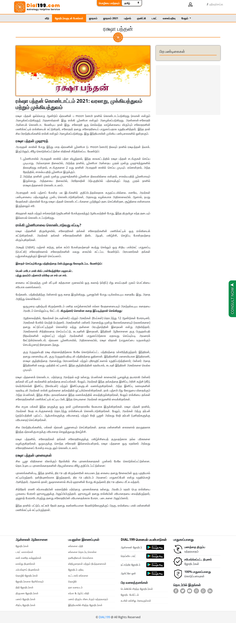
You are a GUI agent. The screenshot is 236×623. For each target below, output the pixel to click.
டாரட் (154, 18)
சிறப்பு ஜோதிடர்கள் (25, 605)
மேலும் (185, 18)
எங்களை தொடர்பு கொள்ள (82, 552)
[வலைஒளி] (190, 591)
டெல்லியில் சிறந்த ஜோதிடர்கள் (137, 589)
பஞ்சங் (127, 18)
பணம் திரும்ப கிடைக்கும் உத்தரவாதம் (88, 599)
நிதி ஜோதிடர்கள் (24, 587)
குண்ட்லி (141, 18)
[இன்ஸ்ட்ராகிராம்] (197, 591)
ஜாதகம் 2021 (110, 18)
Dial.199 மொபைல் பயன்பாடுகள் (144, 539)
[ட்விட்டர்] (183, 591)
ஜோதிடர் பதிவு (76, 569)
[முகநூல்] (176, 591)
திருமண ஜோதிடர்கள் (27, 593)
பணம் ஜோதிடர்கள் (25, 599)
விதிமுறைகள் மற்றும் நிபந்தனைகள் (87, 563)
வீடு (47, 18)
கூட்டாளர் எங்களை (78, 575)
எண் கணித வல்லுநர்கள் (28, 558)
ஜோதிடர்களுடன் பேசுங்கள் (69, 18)
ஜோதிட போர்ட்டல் (130, 594)
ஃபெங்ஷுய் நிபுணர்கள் (27, 569)
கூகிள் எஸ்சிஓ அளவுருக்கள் (136, 600)
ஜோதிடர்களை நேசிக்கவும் (30, 581)
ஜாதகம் (93, 18)
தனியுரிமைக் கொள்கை (80, 558)
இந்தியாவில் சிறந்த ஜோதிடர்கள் (85, 605)
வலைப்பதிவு (169, 18)
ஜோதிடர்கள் (22, 546)
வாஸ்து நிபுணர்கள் (25, 563)
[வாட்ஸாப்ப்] (204, 591)
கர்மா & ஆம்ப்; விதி (78, 593)
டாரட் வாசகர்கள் (24, 552)
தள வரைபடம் (75, 587)
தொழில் (72, 581)
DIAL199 (104, 617)
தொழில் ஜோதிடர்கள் (27, 575)
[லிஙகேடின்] (210, 591)
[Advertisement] (188, 90)
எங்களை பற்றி (75, 546)
